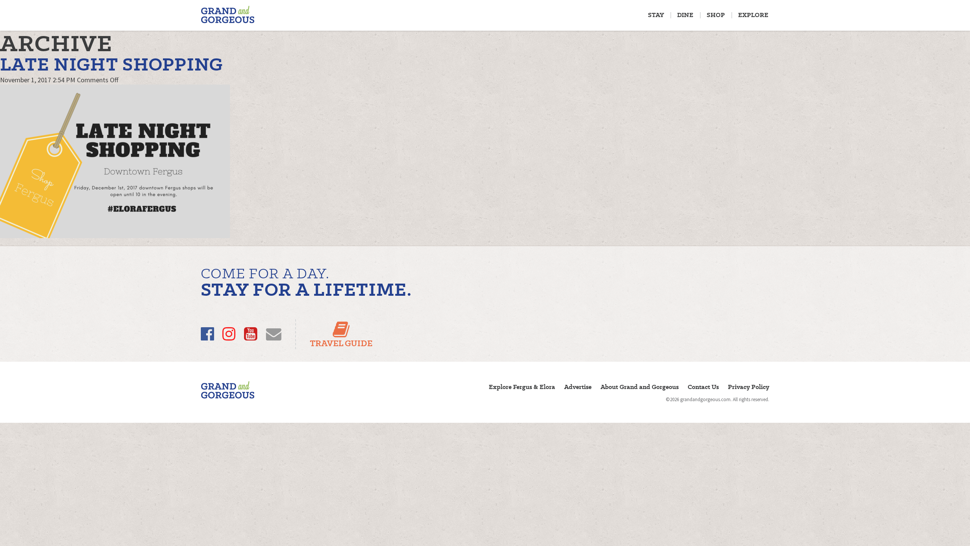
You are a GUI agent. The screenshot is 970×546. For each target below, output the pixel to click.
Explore (753, 15)
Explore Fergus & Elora (522, 387)
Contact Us (703, 387)
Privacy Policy (748, 387)
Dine (685, 15)
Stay (656, 15)
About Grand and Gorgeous (640, 387)
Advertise (577, 387)
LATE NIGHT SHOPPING (111, 64)
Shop (716, 15)
